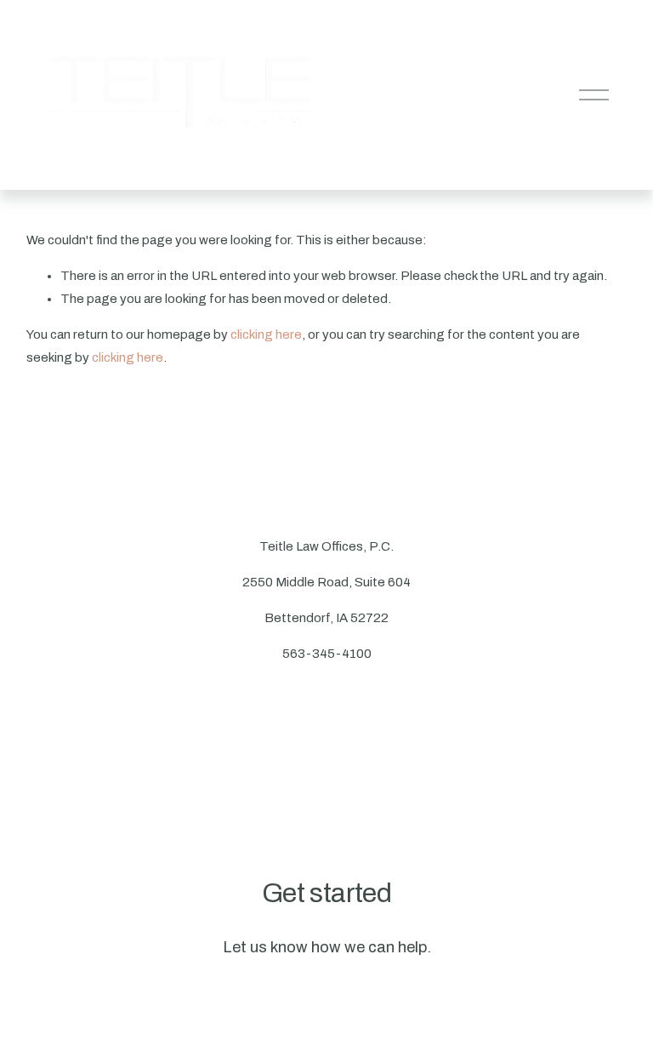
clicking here (266, 334)
